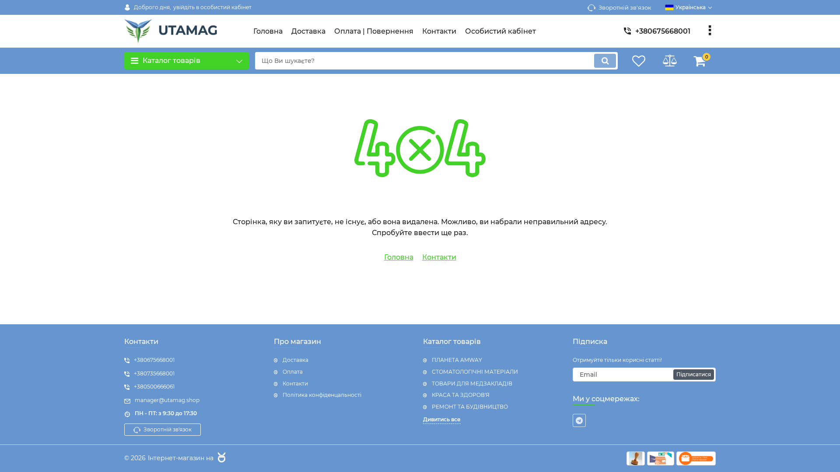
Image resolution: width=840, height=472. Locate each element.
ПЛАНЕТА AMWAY (457, 360)
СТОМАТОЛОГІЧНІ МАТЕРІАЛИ (475, 371)
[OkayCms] (220, 458)
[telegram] (579, 420)
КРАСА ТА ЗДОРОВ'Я (461, 395)
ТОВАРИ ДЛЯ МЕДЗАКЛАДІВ (472, 383)
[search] (605, 61)
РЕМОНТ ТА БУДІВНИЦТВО (470, 406)
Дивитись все (442, 419)
